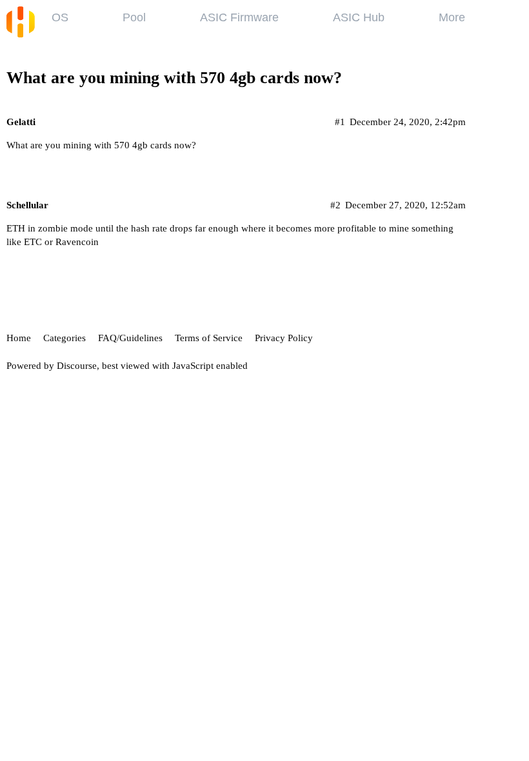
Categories (64, 338)
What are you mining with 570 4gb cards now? (174, 77)
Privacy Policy (284, 338)
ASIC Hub (358, 17)
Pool (134, 17)
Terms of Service (209, 338)
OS (60, 17)
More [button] (452, 17)
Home (18, 338)
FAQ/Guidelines (130, 338)
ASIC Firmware (239, 17)
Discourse (77, 366)
